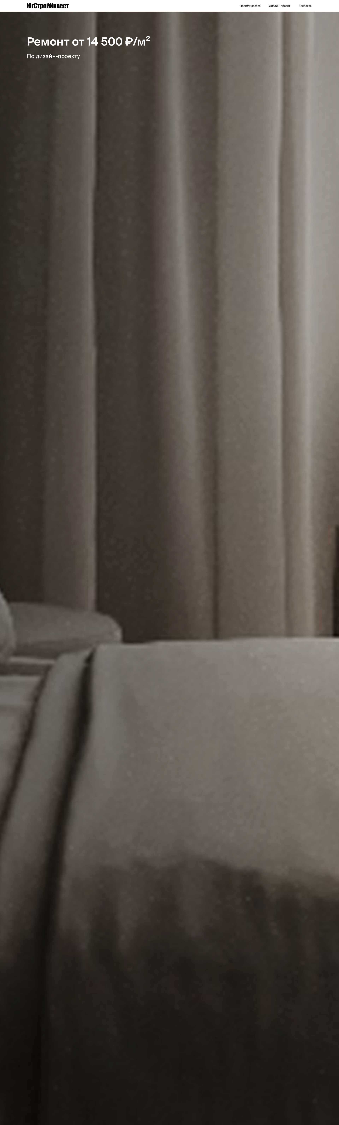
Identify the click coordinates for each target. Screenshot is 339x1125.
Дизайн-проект (279, 5)
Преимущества (250, 5)
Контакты (305, 5)
